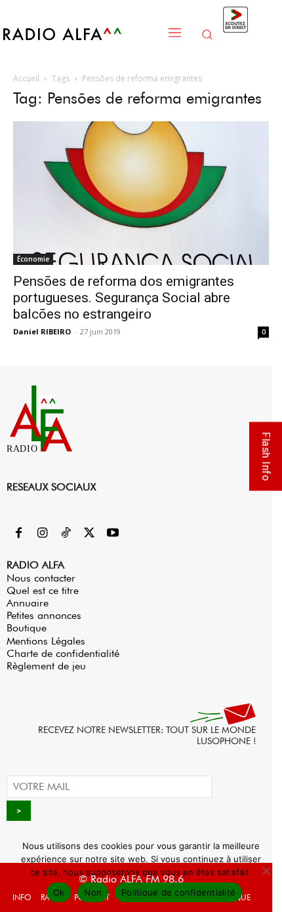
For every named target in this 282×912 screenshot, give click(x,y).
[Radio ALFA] (80, 34)
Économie (33, 259)
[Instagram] (42, 533)
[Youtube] (113, 533)
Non (93, 892)
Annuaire (28, 603)
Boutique (27, 628)
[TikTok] (65, 533)
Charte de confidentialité (63, 653)
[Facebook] (18, 533)
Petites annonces (44, 615)
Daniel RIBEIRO (42, 331)
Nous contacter (41, 578)
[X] (89, 533)
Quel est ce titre (43, 590)
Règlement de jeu (46, 666)
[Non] (265, 870)
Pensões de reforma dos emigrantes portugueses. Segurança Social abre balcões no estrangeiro (123, 297)
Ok (59, 892)
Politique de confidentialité (178, 892)
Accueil (26, 78)
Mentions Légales (46, 641)
